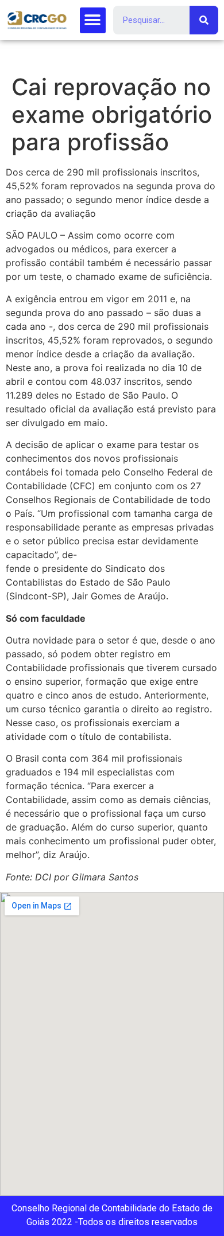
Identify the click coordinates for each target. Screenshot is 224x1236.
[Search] (204, 20)
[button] (93, 20)
